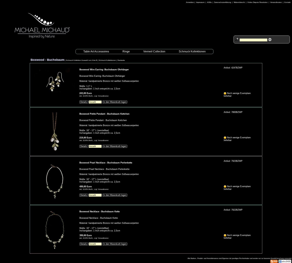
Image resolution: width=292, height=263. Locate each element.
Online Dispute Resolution (257, 2)
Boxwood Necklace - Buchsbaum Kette (99, 211)
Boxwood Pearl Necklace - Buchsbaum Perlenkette (105, 162)
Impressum (200, 2)
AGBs (209, 2)
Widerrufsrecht (239, 2)
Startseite (121, 60)
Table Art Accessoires (96, 51)
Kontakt (287, 2)
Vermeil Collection (154, 51)
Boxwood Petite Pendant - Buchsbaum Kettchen (104, 114)
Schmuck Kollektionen (192, 51)
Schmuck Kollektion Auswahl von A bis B (81, 60)
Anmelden (190, 2)
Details (84, 102)
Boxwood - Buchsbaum (47, 60)
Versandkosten (276, 2)
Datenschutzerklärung (223, 2)
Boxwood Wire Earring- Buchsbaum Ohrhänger (104, 69)
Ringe (126, 51)
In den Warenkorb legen (115, 102)
